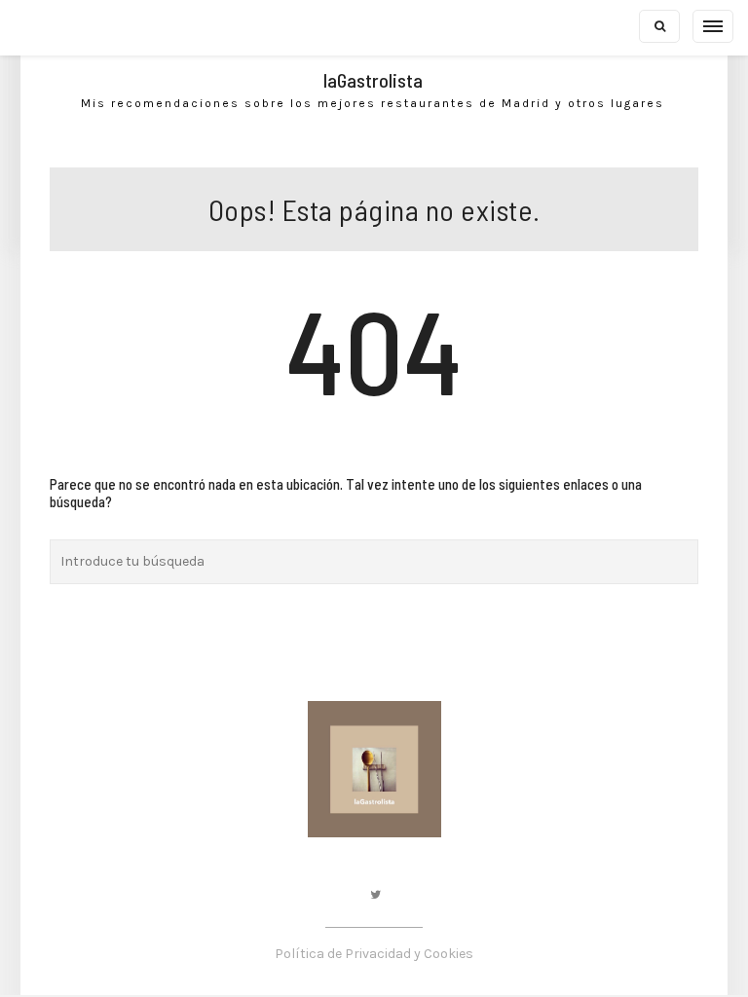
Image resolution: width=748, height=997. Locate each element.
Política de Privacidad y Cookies (374, 953)
